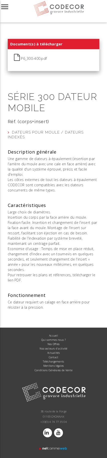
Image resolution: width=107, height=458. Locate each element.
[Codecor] (53, 407)
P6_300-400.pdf (33, 58)
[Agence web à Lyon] (53, 449)
